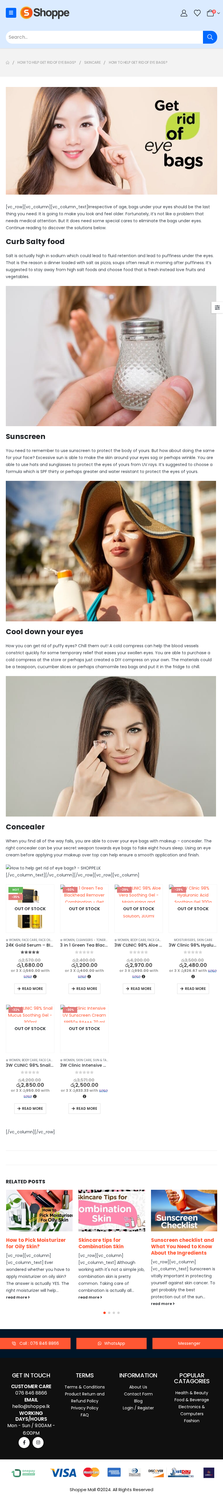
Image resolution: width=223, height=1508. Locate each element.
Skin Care (204, 940)
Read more (32, 988)
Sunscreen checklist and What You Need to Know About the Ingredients (109, 1246)
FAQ (85, 1415)
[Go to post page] (39, 1210)
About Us (138, 1387)
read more (17, 1297)
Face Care (29, 940)
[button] (104, 1312)
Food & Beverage (192, 1400)
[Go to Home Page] (7, 62)
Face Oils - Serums (54, 940)
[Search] (210, 37)
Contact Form (138, 1394)
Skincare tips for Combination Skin (28, 1243)
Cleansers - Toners (92, 940)
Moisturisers (184, 940)
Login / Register (138, 1408)
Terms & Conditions (84, 1387)
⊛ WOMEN (13, 940)
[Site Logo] (45, 13)
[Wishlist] (197, 13)
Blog (138, 1401)
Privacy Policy (84, 1408)
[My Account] (184, 13)
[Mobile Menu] (11, 13)
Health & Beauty (191, 1393)
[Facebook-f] (24, 1442)
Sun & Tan (101, 1060)
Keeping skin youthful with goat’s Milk (178, 1243)
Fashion (191, 1421)
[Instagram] (38, 1442)
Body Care (138, 940)
